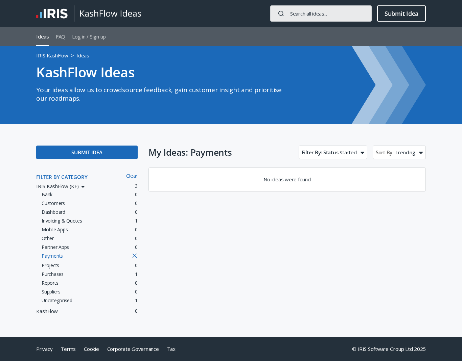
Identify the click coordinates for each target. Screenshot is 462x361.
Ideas (42, 36)
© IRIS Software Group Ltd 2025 (389, 348)
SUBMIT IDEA (86, 152)
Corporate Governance (133, 348)
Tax (171, 348)
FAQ (60, 36)
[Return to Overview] (88, 13)
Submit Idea (401, 13)
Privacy (44, 348)
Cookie (91, 348)
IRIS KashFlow (52, 55)
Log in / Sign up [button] (89, 36)
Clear (132, 175)
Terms (68, 348)
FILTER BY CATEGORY (62, 177)
